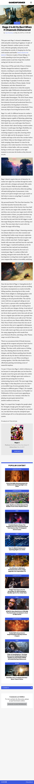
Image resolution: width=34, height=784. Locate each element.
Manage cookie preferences (17, 704)
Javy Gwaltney (9, 33)
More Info (17, 451)
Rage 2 (17, 443)
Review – (17, 678)
